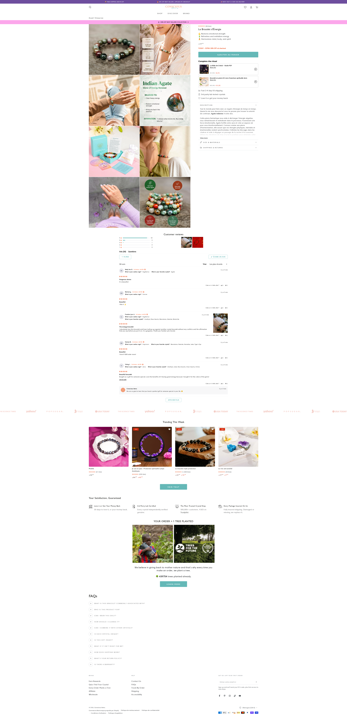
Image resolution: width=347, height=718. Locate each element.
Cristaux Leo (99, 18)
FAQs (133, 684)
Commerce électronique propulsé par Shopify (104, 710)
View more (204, 138)
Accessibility (136, 694)
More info (213, 67)
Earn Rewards (95, 681)
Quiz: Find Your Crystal (99, 684)
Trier (205, 264)
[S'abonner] (257, 681)
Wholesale (93, 694)
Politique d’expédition (115, 713)
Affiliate (92, 691)
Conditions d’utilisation (98, 713)
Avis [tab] (122, 251)
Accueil (91, 18)
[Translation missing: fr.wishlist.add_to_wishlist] (187, 27)
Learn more (173, 584)
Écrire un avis (220, 257)
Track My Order (138, 688)
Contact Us (136, 681)
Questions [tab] (132, 251)
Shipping (135, 691)
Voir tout (173, 487)
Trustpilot (185, 512)
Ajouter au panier (228, 55)
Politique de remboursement (130, 710)
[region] (192, 242)
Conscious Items (99, 707)
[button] (90, 7)
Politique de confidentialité (150, 710)
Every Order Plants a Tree (100, 688)
